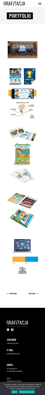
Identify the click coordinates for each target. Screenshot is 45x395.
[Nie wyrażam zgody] (42, 388)
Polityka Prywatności (14, 381)
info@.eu (13, 353)
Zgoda (14, 392)
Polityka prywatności (27, 392)
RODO (9, 378)
